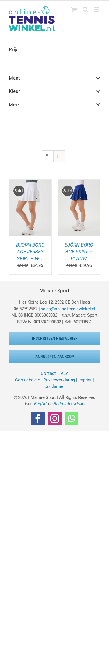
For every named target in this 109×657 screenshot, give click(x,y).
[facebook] (38, 418)
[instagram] (55, 418)
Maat (14, 78)
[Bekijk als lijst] (59, 156)
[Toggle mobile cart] (74, 9)
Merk (14, 104)
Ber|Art (40, 403)
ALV (64, 373)
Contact (48, 373)
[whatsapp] (71, 418)
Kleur (14, 91)
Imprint (85, 380)
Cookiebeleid (27, 380)
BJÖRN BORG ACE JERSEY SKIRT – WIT (30, 252)
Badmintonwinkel (69, 403)
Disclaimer (54, 386)
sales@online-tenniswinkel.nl (68, 308)
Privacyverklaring (59, 380)
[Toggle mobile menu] (97, 9)
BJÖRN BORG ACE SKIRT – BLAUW (79, 252)
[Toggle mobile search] (85, 9)
